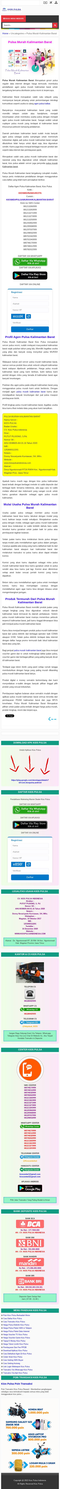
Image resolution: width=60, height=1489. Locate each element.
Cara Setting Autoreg (11, 1363)
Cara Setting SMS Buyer (13, 1360)
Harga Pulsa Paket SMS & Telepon (17, 1328)
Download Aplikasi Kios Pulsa (15, 1351)
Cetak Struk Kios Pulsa (12, 1357)
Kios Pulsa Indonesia (37, 1480)
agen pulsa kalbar (42, 103)
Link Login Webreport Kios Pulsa (16, 1367)
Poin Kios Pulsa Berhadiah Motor (16, 1315)
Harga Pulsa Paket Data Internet (16, 1331)
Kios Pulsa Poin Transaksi (16, 1383)
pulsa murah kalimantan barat (30, 391)
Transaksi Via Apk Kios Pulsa (15, 1373)
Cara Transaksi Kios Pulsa (14, 1322)
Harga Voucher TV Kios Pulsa (15, 1334)
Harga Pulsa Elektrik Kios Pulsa (16, 1325)
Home (5, 33)
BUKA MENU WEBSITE (14, 19)
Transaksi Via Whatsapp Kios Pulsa (17, 1370)
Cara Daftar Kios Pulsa (12, 1318)
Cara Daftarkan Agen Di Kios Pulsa (17, 1354)
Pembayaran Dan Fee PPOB (15, 1347)
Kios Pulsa (38, 1484)
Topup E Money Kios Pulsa (14, 1341)
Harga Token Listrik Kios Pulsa (15, 1344)
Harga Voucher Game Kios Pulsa (16, 1338)
